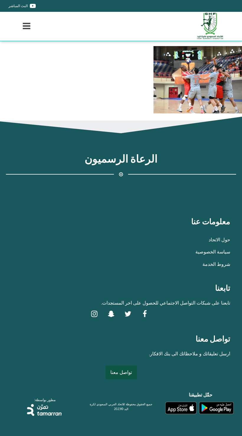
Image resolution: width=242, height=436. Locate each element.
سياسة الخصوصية (212, 251)
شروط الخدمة (216, 264)
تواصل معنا (121, 372)
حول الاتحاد (219, 239)
